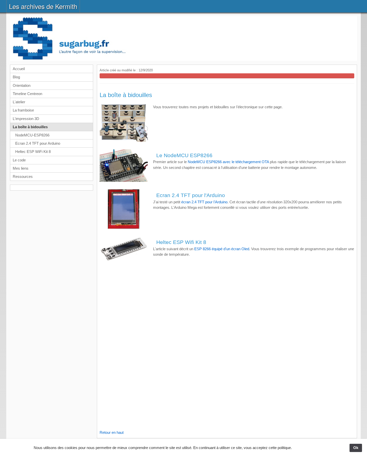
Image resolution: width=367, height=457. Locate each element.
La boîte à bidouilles (30, 127)
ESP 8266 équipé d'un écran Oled (221, 249)
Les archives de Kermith (43, 6)
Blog (16, 77)
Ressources (23, 176)
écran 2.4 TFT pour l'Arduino (204, 202)
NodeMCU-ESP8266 (32, 135)
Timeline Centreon (27, 94)
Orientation (21, 85)
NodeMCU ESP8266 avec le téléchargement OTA (228, 162)
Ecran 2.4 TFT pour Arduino (37, 143)
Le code (19, 160)
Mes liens (20, 168)
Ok (355, 448)
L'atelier (19, 102)
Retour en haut (112, 432)
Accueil (19, 69)
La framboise (23, 110)
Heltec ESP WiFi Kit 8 (33, 151)
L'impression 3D (26, 118)
